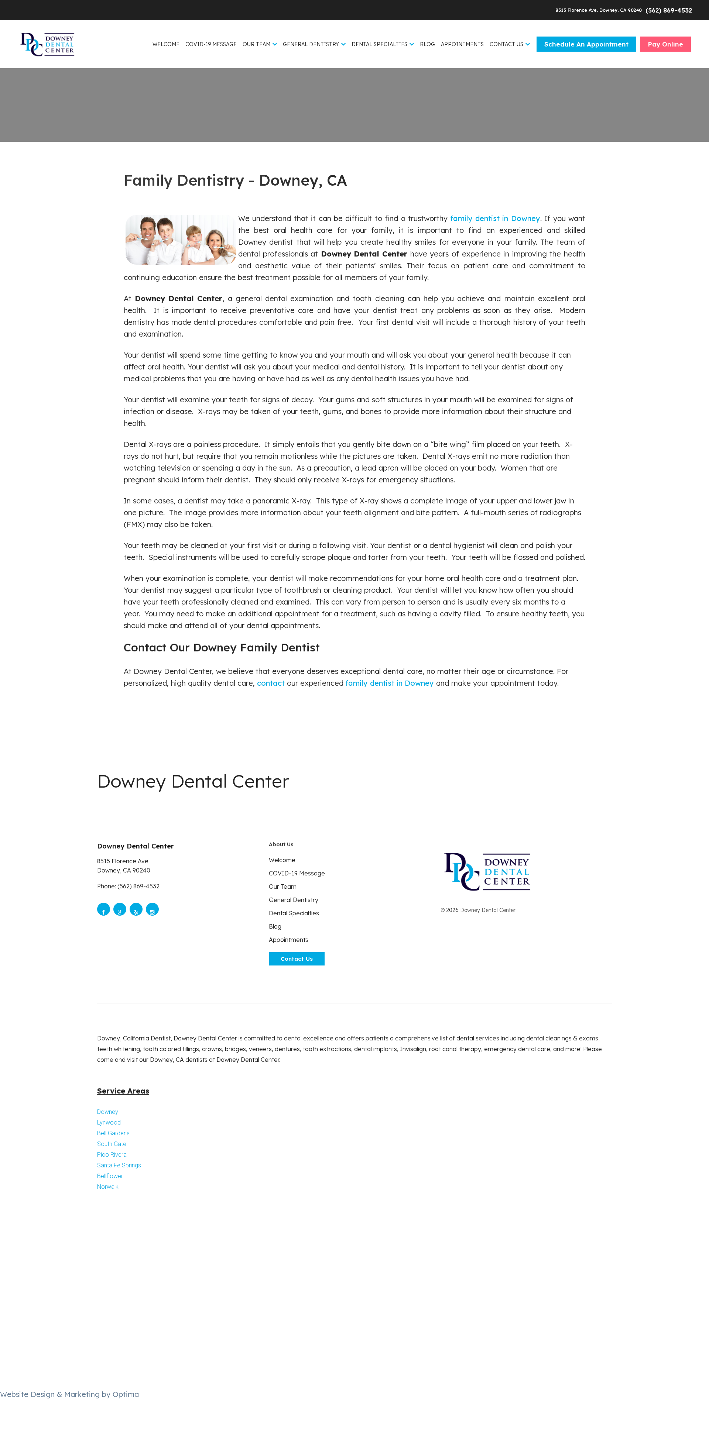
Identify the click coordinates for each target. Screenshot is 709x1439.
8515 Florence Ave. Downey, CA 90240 (599, 10)
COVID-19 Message (211, 44)
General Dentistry (311, 44)
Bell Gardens (113, 1133)
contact (271, 683)
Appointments (462, 44)
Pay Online (665, 44)
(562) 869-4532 (668, 10)
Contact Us (506, 44)
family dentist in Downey (495, 218)
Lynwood (109, 1122)
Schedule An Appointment (586, 44)
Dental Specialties (379, 44)
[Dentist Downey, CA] (47, 44)
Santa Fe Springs (119, 1165)
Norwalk (108, 1186)
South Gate (111, 1143)
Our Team (256, 44)
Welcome (166, 44)
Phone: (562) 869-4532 (128, 886)
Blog (427, 44)
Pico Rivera (112, 1154)
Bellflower (110, 1176)
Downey (107, 1111)
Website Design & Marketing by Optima (69, 1394)
